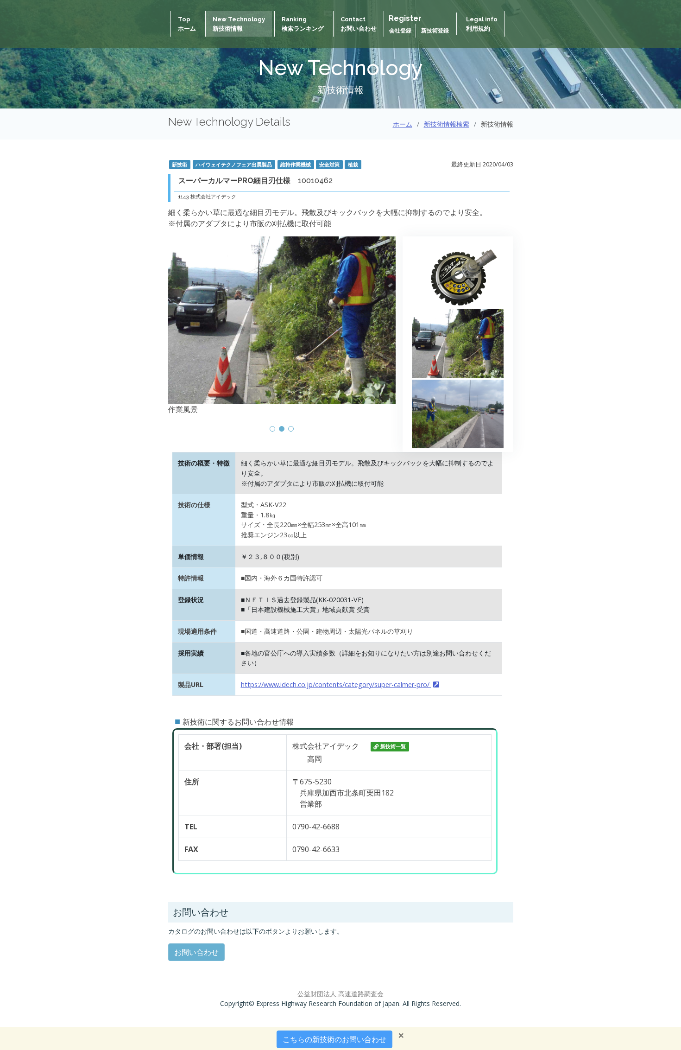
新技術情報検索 (446, 124)
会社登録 (401, 30)
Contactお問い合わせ (358, 24)
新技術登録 (435, 30)
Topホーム (187, 24)
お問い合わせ (196, 952)
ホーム (402, 124)
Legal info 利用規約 (482, 24)
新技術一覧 (393, 746)
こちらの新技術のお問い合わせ (334, 1039)
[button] (272, 429)
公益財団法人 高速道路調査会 (340, 993)
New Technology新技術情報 (239, 24)
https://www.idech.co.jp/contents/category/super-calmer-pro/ (336, 684)
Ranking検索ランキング (303, 24)
